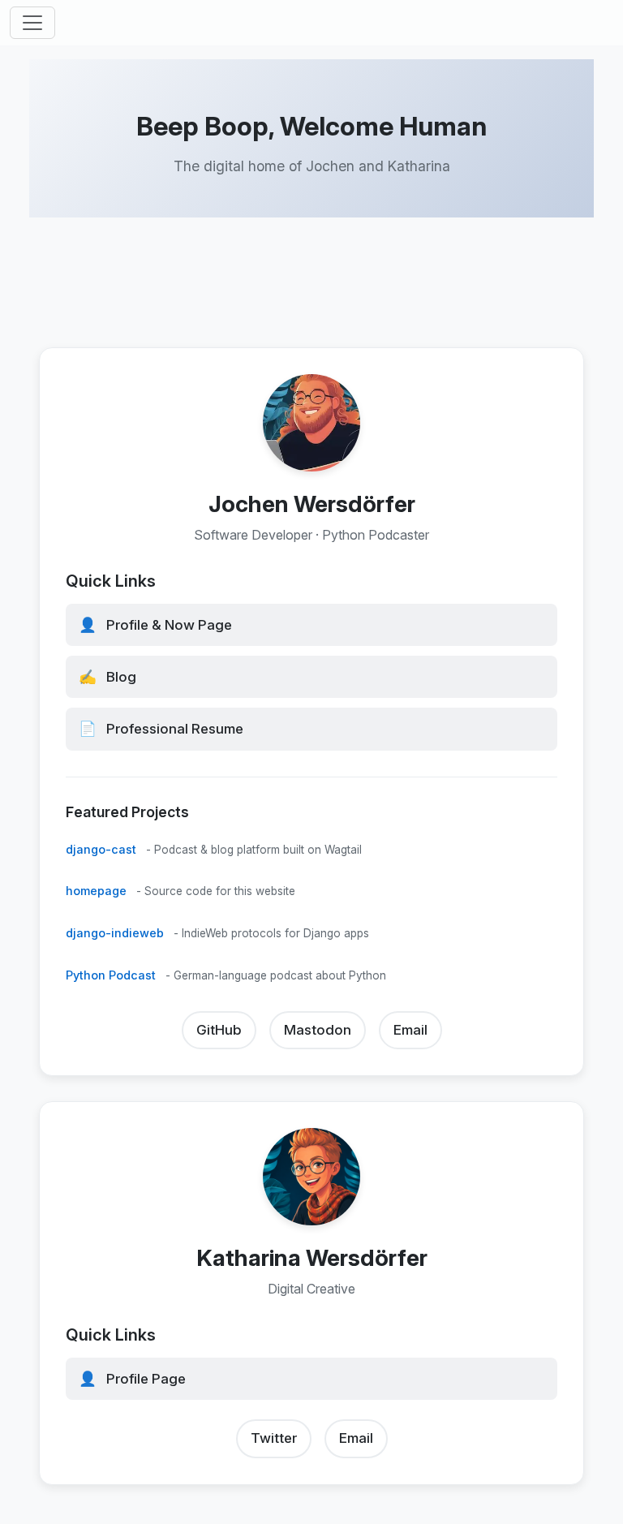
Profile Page (132, 1379)
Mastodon (317, 1029)
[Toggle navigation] (32, 22)
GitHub (219, 1029)
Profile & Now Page (155, 624)
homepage (96, 891)
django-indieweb (115, 933)
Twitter (274, 1439)
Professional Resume (161, 728)
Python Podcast (111, 975)
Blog (107, 676)
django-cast (101, 848)
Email (410, 1029)
